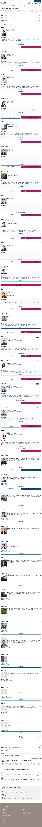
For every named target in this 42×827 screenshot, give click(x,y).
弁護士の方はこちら (38, 0)
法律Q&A (4, 809)
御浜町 (29, 798)
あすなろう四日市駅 (5, 680)
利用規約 (24, 809)
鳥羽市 (8, 798)
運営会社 (4, 820)
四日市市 (13, 124)
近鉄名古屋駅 (4, 551)
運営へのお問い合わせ (7, 815)
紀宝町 (31, 798)
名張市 (3, 795)
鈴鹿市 (6, 566)
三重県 (9, 30)
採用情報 (4, 822)
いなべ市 (13, 792)
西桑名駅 (3, 730)
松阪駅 (9, 150)
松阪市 (13, 149)
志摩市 (13, 798)
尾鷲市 (5, 798)
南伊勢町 (23, 798)
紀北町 (26, 798)
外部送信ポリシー (26, 812)
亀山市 (11, 792)
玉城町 (15, 798)
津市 (12, 54)
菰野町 (6, 712)
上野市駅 (3, 664)
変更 (40, 15)
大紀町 (20, 798)
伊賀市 (6, 663)
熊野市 (10, 798)
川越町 (27, 792)
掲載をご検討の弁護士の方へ (28, 813)
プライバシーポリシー (27, 810)
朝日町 (25, 792)
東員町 (20, 792)
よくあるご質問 (5, 813)
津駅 (9, 55)
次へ (39, 737)
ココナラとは (5, 812)
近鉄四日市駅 (10, 126)
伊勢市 (6, 614)
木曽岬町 (17, 792)
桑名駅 (3, 484)
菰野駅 (3, 713)
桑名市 (13, 30)
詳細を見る (21, 505)
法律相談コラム (5, 810)
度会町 (18, 798)
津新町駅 (3, 465)
